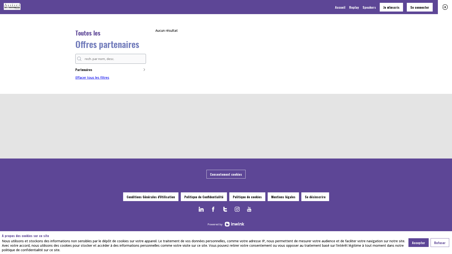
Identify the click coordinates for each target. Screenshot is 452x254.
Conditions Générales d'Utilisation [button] (151, 196)
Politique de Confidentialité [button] (203, 196)
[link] (340, 7)
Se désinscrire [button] (315, 196)
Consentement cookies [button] (226, 174)
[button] (391, 7)
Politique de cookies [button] (247, 196)
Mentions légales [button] (283, 196)
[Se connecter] (445, 7)
